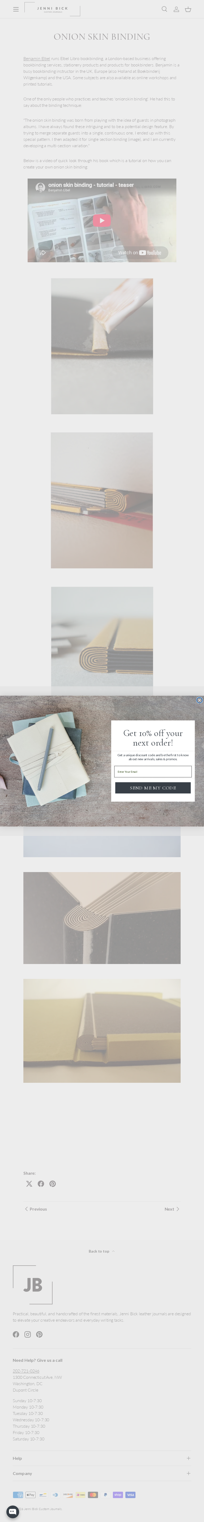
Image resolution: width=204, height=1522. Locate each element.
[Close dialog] (199, 700)
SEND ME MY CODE (153, 787)
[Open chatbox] (12, 1512)
